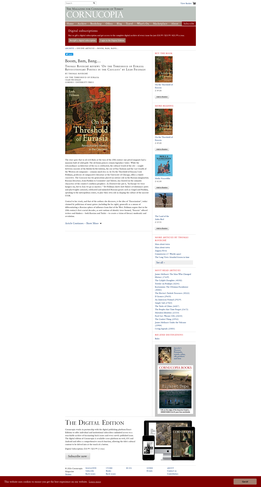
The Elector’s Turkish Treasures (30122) (172, 293)
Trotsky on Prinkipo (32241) (167, 283)
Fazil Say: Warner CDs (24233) (168, 316)
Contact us (172, 471)
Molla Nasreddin (162, 178)
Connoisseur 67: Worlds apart (168, 254)
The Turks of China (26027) (167, 306)
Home (70, 23)
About (174, 23)
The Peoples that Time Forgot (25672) (171, 309)
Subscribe (189, 23)
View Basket (186, 3)
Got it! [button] (245, 481)
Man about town (162, 244)
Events (150, 471)
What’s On (143, 23)
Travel (129, 23)
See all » (160, 262)
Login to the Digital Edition (112, 40)
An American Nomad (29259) (168, 299)
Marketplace (160, 23)
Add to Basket (161, 97)
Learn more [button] (95, 481)
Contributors (172, 474)
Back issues (90, 474)
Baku (157, 338)
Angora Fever (161, 250)
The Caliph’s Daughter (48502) (168, 280)
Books (108, 471)
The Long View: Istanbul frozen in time (172, 257)
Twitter (68, 474)
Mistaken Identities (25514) (167, 312)
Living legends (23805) (165, 328)
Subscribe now (77, 456)
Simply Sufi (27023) (163, 303)
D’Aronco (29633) (163, 296)
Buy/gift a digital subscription (83, 40)
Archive (82, 23)
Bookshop (96, 23)
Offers (109, 23)
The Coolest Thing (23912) (167, 319)
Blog (119, 23)
